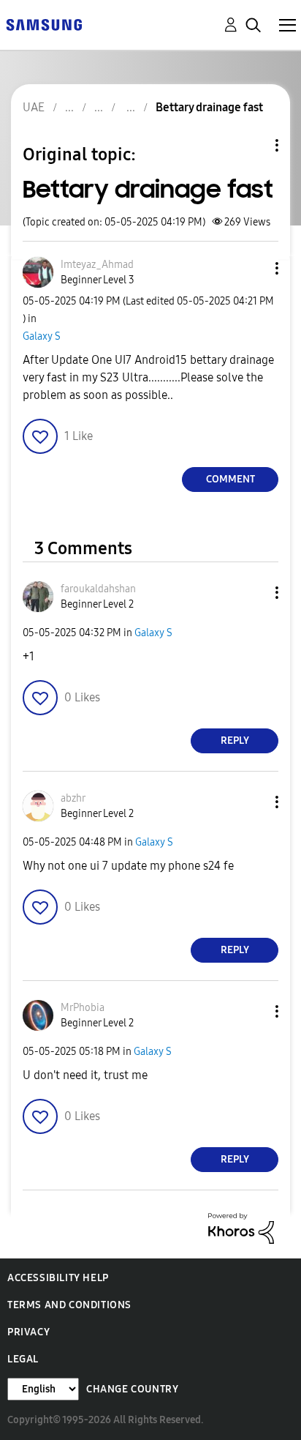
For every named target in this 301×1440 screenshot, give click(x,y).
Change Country (132, 1389)
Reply (235, 740)
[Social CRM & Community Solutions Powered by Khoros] (241, 1227)
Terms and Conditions (69, 1305)
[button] (252, 268)
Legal (23, 1359)
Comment (230, 479)
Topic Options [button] (252, 145)
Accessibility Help (58, 1278)
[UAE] (44, 24)
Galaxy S (42, 336)
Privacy (28, 1332)
